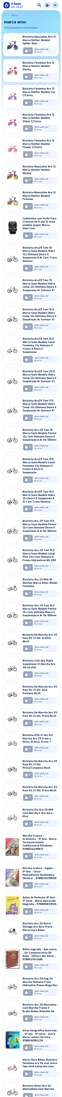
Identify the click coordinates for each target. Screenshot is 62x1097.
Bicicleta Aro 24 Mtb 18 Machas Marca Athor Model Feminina (40, 583)
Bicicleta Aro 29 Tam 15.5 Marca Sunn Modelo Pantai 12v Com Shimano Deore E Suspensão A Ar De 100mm (39, 610)
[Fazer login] (47, 5)
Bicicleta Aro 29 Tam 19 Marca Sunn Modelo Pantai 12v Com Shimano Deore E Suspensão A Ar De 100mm (39, 435)
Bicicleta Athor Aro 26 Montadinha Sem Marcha (38, 1087)
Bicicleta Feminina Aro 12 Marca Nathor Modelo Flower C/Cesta (38, 144)
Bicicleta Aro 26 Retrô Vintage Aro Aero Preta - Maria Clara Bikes (38, 927)
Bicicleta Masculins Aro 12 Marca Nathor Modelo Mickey (39, 170)
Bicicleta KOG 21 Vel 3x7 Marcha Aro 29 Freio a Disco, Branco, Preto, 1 (38, 738)
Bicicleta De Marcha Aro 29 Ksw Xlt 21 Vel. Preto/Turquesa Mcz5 (40, 764)
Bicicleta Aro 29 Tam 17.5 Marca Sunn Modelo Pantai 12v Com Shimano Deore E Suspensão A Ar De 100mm (39, 526)
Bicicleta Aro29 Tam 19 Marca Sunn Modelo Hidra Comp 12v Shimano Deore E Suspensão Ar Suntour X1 (39, 285)
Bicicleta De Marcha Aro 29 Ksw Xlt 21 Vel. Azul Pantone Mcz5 (40, 690)
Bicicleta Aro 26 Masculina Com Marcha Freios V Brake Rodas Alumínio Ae (39, 1008)
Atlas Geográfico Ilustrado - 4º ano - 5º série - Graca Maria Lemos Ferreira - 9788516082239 (40, 1035)
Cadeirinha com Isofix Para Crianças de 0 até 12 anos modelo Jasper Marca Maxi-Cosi (39, 223)
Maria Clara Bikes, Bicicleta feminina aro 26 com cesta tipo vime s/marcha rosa (40, 1063)
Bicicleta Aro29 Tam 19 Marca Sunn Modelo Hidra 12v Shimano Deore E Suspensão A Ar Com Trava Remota (40, 254)
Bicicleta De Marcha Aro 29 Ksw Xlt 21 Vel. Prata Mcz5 (40, 714)
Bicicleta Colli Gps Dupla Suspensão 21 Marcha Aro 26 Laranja (39, 664)
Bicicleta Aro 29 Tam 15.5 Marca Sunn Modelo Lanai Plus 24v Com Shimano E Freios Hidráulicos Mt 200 (39, 555)
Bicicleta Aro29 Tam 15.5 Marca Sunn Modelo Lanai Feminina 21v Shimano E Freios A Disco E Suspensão (39, 345)
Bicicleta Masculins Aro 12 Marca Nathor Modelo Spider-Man (39, 40)
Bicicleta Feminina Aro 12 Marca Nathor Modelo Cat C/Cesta (39, 92)
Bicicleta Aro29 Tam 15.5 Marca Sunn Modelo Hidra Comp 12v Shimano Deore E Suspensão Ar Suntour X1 (39, 314)
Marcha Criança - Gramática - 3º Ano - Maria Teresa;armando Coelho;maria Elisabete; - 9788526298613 (39, 842)
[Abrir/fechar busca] (39, 5)
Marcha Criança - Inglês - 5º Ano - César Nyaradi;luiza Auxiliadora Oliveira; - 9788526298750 (39, 873)
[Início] (5, 15)
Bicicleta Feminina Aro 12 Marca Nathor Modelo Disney (38, 66)
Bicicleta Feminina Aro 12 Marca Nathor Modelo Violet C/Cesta (38, 118)
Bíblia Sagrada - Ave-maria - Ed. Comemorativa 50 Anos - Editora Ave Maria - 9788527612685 (40, 954)
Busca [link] (15, 15)
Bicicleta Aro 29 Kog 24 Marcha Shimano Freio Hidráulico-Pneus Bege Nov (40, 982)
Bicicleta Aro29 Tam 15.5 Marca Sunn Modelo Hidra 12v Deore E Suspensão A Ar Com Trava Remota (39, 496)
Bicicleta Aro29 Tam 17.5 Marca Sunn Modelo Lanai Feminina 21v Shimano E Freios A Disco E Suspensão (39, 465)
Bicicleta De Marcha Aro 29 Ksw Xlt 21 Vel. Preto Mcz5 (40, 788)
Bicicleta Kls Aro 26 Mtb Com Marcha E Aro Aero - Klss (38, 813)
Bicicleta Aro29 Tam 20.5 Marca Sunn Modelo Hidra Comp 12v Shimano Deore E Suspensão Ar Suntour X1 (39, 376)
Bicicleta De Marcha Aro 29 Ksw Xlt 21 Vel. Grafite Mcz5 (40, 638)
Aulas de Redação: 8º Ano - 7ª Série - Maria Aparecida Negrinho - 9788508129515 (40, 901)
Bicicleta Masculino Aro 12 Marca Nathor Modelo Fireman (39, 196)
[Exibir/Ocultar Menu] (55, 5)
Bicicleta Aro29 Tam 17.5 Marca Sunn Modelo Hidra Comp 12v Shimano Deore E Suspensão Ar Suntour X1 (39, 405)
